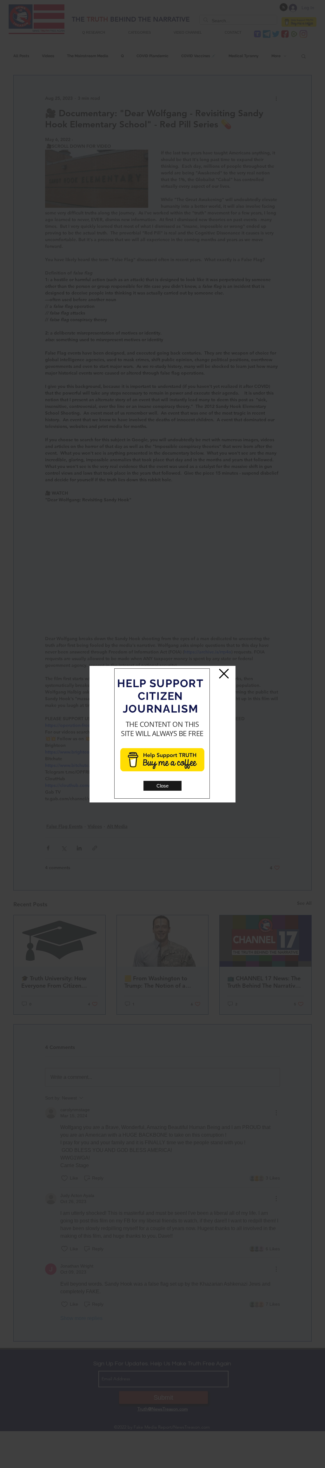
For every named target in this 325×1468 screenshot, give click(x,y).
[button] (162, 786)
